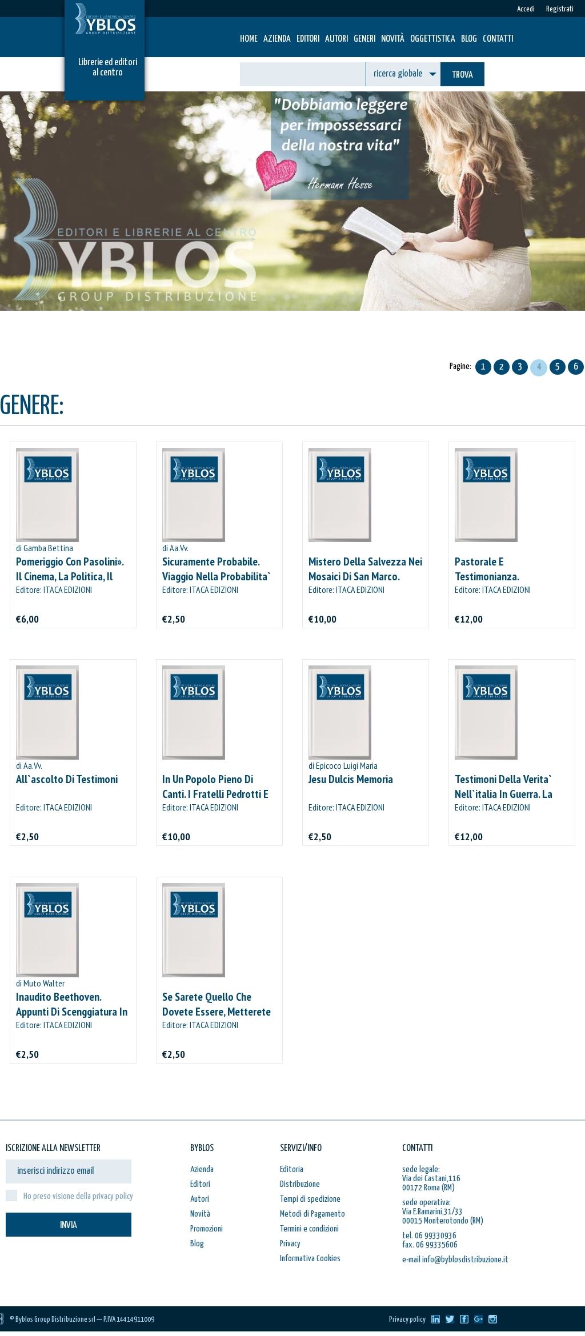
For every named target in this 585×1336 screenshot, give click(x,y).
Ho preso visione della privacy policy (78, 1196)
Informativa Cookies (310, 1258)
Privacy (290, 1243)
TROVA (462, 75)
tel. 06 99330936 (429, 1235)
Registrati (560, 9)
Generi (364, 39)
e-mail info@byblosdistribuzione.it (455, 1259)
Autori (336, 39)
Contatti (498, 39)
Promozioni (206, 1229)
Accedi (526, 9)
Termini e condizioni (309, 1229)
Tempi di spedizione (310, 1199)
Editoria (291, 1169)
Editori (307, 39)
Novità (392, 39)
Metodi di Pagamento (312, 1214)
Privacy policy (407, 1319)
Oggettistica (432, 39)
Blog (469, 39)
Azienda (277, 39)
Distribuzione (300, 1184)
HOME (249, 39)
